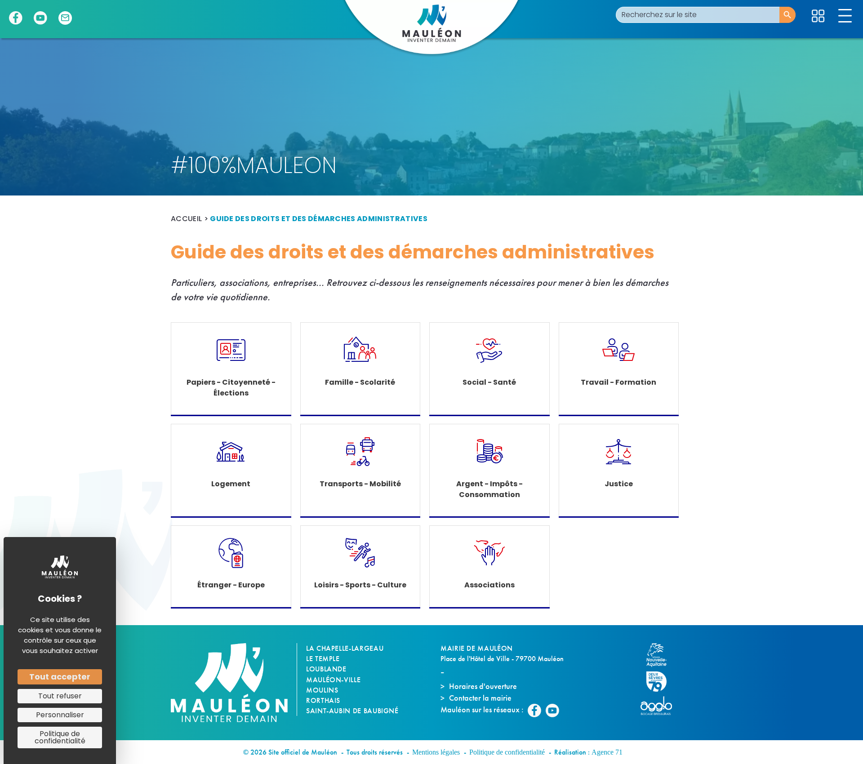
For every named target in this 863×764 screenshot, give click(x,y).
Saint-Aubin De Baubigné (352, 710)
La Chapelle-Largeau (344, 648)
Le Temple (323, 658)
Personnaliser (60, 715)
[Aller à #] (818, 16)
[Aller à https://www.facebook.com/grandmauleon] (15, 18)
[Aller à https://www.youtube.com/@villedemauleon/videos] (40, 18)
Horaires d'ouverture (483, 686)
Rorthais (323, 700)
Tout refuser (60, 696)
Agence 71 (607, 752)
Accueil (186, 218)
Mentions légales (436, 752)
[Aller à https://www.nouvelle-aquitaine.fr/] (660, 655)
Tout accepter (59, 676)
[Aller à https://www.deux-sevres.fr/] (660, 681)
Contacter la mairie (480, 698)
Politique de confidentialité (507, 752)
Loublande (326, 669)
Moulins (322, 690)
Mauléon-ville (333, 679)
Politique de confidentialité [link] (60, 737)
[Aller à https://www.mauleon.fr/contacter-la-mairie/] (65, 18)
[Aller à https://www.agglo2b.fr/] (660, 705)
